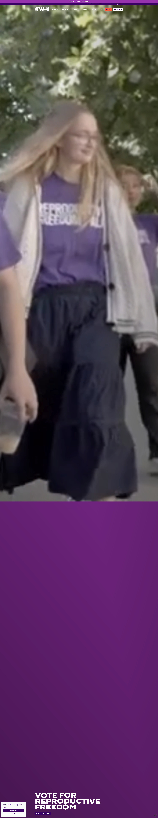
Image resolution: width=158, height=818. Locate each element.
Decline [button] (13, 813)
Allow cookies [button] (13, 810)
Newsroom (109, 4)
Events (121, 4)
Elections (76, 9)
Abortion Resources (91, 4)
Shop (116, 4)
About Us (101, 4)
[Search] (102, 9)
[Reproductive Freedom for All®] (42, 9)
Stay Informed (66, 9)
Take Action (54, 9)
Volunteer (95, 9)
